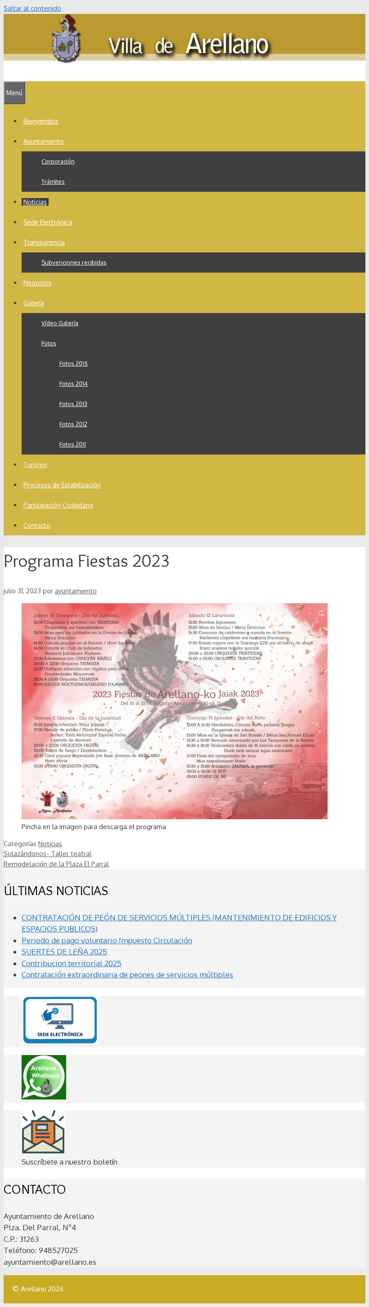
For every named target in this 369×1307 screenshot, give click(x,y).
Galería (33, 303)
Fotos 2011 (72, 444)
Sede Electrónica (47, 222)
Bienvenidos (40, 121)
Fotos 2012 (73, 424)
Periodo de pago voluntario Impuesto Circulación (107, 940)
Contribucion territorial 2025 (72, 963)
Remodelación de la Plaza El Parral (56, 864)
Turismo (35, 464)
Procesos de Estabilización (62, 485)
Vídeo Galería (59, 323)
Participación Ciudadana (58, 505)
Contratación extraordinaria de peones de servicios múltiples (127, 974)
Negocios (37, 283)
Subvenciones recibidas (74, 262)
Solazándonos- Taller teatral (47, 853)
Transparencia (44, 242)
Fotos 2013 (73, 403)
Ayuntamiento (43, 141)
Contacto (36, 525)
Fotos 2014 (73, 383)
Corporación (58, 161)
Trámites (53, 181)
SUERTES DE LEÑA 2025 (64, 951)
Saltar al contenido (32, 8)
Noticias (35, 202)
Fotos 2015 (73, 363)
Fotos (48, 343)
